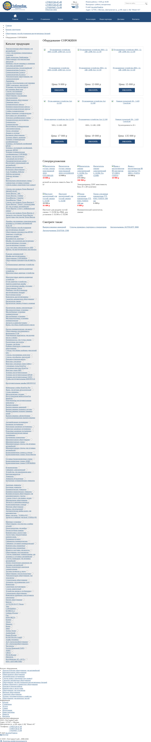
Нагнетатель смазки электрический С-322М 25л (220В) (99, 171)
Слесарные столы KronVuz (16, 366)
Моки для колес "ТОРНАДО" (17, 515)
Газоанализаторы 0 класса (16, 70)
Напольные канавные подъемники (19, 427)
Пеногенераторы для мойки (16, 528)
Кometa (8, 620)
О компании (45, 19)
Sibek (8, 628)
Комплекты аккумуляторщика (17, 297)
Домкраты (10, 476)
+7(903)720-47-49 (53, 2)
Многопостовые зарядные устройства (20, 273)
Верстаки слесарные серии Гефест (19, 364)
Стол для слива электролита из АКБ (19, 247)
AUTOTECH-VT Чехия (15, 604)
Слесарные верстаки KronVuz (17, 368)
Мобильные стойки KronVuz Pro (18, 388)
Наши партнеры (106, 19)
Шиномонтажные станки (15, 442)
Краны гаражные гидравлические (18, 113)
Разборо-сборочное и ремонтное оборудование (20, 684)
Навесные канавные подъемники (18, 429)
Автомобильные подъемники (17, 422)
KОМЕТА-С (10, 611)
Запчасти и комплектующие (16, 323)
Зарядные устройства (14, 234)
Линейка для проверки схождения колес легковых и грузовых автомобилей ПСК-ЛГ (21, 223)
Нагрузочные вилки (13, 295)
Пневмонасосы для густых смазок (18, 340)
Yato (7, 606)
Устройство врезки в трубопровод (18, 591)
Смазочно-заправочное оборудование (20, 299)
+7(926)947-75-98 (53, 7)
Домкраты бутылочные (14, 479)
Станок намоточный (13, 589)
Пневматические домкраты (16, 489)
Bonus (8, 626)
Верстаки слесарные (13, 361)
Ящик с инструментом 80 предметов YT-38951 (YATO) (135, 169)
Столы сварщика (12, 392)
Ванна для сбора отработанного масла (20, 325)
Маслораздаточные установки (17, 310)
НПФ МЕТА (10, 617)
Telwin (8, 622)
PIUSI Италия (11, 655)
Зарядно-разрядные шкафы (16, 284)
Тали (8, 178)
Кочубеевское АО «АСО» (15, 659)
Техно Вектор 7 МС (13, 193)
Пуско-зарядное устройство (16, 281)
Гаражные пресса (12, 102)
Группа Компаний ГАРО (15, 648)
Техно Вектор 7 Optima (14, 196)
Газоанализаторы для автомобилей (19, 68)
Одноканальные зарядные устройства (20, 264)
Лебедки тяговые (12, 176)
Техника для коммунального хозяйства (17, 696)
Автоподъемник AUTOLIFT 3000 (124, 227)
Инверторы (10, 584)
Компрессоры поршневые (15, 546)
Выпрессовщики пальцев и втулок (19, 409)
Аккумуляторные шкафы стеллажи (19, 286)
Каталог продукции (13, 29)
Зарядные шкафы (12, 236)
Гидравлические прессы (15, 104)
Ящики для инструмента (15, 156)
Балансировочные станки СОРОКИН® (20, 463)
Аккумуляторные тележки (16, 245)
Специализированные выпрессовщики (20, 418)
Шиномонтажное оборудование (18, 440)
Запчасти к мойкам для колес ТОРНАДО (21, 517)
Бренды (8, 602)
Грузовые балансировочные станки (19, 459)
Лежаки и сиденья (12, 133)
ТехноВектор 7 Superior (14, 198)
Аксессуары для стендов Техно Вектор (20, 217)
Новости (5, 714)
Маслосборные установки (15, 316)
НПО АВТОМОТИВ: (14, 661)
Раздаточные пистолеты (15, 342)
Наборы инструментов (14, 167)
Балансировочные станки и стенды (19, 452)
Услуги (60, 19)
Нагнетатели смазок (13, 301)
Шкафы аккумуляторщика (16, 256)
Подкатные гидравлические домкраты (20, 481)
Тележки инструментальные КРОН (19, 375)
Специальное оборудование (16, 593)
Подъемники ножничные (15, 437)
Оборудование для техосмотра (17, 552)
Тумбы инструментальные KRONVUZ (20, 379)
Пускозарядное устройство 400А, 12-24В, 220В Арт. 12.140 (127, 69)
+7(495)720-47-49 (53, 4)
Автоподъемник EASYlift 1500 (56, 230)
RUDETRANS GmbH (14, 637)
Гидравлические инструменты (17, 120)
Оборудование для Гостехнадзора (18, 574)
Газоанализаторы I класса (15, 72)
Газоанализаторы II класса (16, 74)
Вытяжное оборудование (15, 135)
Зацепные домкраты (13, 485)
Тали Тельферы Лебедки (15, 172)
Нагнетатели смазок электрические (19, 308)
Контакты (136, 19)
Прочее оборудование (14, 600)
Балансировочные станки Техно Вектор (21, 454)
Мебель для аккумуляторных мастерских (21, 249)
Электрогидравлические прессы (18, 109)
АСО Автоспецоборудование (17, 642)
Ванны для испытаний (14, 509)
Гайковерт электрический (15, 470)
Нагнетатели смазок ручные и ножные (20, 303)
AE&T (8, 650)
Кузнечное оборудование (15, 169)
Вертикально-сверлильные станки (19, 181)
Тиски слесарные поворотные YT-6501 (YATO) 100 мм (100, 197)
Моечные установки (13, 522)
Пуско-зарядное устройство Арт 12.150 (59, 119)
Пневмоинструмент (13, 539)
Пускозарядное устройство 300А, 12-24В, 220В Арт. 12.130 (93, 69)
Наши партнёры (8, 712)
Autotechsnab (10, 633)
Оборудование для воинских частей (16, 698)
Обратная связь (51, 10)
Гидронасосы (11, 122)
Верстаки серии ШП (14, 370)
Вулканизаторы (11, 467)
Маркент (9, 624)
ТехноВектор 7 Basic (13, 200)
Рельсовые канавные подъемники (18, 431)
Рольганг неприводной (14, 254)
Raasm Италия (11, 635)
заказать (59, 90)
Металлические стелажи (15, 394)
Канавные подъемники (14, 424)
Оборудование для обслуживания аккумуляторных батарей (28, 33)
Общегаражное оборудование (17, 100)
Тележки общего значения (15, 137)
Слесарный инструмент (15, 159)
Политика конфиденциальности (14, 741)
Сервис (75, 19)
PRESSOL (9, 657)
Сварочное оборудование (12, 694)
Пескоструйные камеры (15, 530)
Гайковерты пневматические (17, 541)
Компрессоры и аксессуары (16, 533)
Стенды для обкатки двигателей (18, 357)
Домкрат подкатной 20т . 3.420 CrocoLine (127, 120)
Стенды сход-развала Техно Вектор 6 (20, 202)
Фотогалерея (90, 19)
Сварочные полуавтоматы (16, 587)
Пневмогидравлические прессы (18, 107)
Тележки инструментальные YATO (19, 377)
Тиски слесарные (12, 131)
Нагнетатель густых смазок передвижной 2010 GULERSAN (66, 169)
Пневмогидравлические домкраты (19, 492)
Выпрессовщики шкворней (16, 407)
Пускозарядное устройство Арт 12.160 (92, 119)
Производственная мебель (16, 359)
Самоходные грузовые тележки (17, 183)
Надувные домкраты (13, 487)
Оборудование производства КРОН (19, 232)
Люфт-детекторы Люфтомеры (17, 57)
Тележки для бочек (13, 344)
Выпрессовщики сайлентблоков (18, 416)
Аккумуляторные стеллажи (16, 243)
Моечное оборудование (14, 507)
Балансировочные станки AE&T (18, 461)
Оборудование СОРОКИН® (16, 258)
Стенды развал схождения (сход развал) (21, 185)
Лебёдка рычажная (13, 174)
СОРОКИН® (11, 608)
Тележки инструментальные (17, 372)
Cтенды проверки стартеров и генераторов (88, 227)
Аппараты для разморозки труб (17, 582)
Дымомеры (10, 81)
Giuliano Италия (12, 613)
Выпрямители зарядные (15, 239)
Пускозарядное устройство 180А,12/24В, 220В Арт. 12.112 (59, 69)
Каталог (30, 19)
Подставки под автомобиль (16, 115)
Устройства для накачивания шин (19, 472)
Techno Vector (11, 631)
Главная (15, 19)
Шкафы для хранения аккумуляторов (20, 241)
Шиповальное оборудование (16, 500)
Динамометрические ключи (16, 161)
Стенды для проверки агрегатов (18, 355)
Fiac (7, 615)
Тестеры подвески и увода (16, 571)
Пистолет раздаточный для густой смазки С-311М (66, 197)
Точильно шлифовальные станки (18, 118)
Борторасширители (13, 474)
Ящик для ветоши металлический (18, 390)
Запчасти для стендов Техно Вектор (19, 215)
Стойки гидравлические (15, 111)
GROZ (8, 653)
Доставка (120, 19)
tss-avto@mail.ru (97, 7)
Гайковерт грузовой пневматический (20, 543)
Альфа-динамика (12, 639)
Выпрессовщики (12, 405)
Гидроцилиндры (12, 124)
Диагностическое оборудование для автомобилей (21, 670)
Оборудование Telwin (14, 288)
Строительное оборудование (16, 580)
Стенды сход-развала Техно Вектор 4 (20, 213)
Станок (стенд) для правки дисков (19, 498)
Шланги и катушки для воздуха (18, 550)
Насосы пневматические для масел (19, 329)
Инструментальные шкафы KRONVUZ (21, 383)
